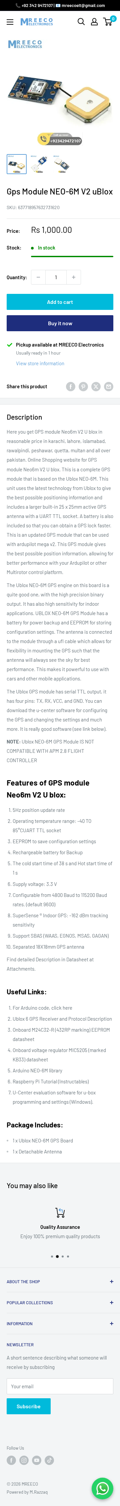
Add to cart (60, 302)
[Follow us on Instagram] (24, 1460)
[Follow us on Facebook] (11, 1460)
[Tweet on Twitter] (96, 386)
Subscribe (29, 1406)
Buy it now (60, 323)
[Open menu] (10, 22)
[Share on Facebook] (70, 386)
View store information (40, 363)
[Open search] (81, 21)
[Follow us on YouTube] (36, 1460)
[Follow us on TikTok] (49, 1460)
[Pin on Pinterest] (83, 386)
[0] (108, 22)
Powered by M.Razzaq (27, 1492)
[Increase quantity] (74, 277)
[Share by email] (108, 386)
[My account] (94, 21)
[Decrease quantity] (38, 277)
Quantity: (17, 277)
